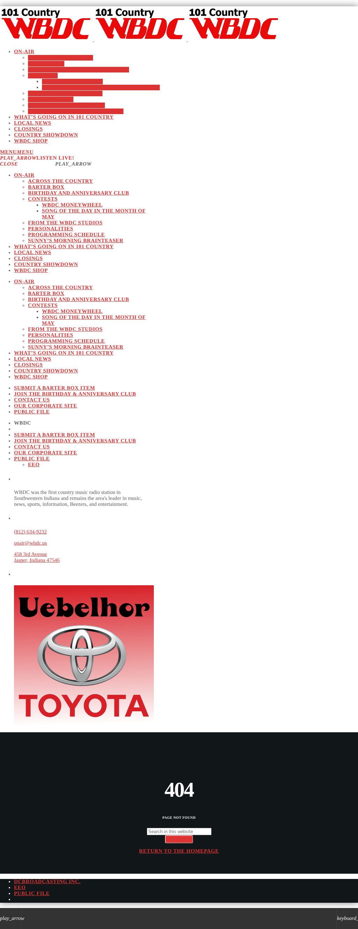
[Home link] (140, 39)
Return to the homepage (179, 851)
